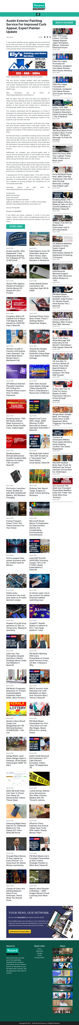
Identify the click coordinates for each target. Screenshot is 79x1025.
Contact (39, 953)
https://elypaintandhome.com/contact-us (20, 95)
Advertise (39, 951)
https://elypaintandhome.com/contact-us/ (27, 204)
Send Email (14, 197)
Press (40, 949)
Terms (39, 955)
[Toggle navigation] (38, 14)
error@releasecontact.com (38, 217)
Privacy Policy (39, 957)
